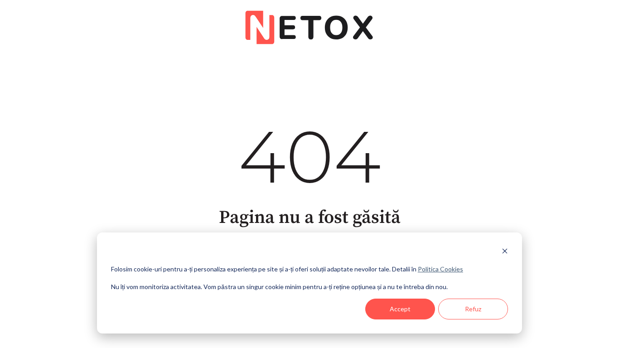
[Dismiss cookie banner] (505, 252)
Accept (400, 309)
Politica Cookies (440, 269)
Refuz (473, 309)
